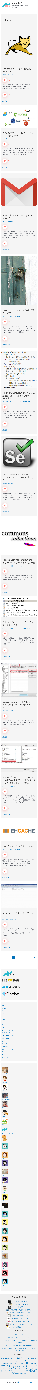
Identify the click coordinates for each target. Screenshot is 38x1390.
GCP (3, 1011)
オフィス (22, 1368)
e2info (32, 1358)
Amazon (5, 1358)
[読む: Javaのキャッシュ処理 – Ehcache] (19, 830)
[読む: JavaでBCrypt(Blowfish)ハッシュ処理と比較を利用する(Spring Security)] (19, 369)
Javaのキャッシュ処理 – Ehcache (18, 846)
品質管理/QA (5, 1046)
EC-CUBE (4, 1008)
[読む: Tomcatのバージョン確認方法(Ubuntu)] (19, 45)
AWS (3, 1005)
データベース (6, 1371)
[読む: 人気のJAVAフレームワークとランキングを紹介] (19, 117)
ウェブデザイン (6, 1033)
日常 (3, 74)
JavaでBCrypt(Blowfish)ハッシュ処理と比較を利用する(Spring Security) (18, 396)
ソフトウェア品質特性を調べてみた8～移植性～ (19, 1345)
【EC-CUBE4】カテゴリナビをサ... (21, 1318)
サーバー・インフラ (7, 1035)
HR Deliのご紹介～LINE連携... (21, 1304)
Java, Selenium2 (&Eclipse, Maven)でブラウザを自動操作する (18, 477)
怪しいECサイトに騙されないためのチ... (21, 1324)
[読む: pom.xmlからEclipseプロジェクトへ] (19, 896)
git (15, 1361)
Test (2, 1366)
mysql (21, 1363)
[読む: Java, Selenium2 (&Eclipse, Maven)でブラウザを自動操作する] (19, 453)
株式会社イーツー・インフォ (24, 1382)
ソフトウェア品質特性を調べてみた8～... (20, 1312)
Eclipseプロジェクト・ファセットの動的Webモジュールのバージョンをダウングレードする (18, 780)
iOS (3, 1016)
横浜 (3, 1054)
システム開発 (9, 316)
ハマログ (18, 3)
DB (29, 1358)
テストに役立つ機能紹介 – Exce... (20, 1315)
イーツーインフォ (31, 1366)
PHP (3, 1024)
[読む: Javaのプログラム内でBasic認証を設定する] (19, 280)
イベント (19, 1366)
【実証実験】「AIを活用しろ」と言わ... (21, 1310)
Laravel (4, 1022)
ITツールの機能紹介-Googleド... (21, 1301)
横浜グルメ (5, 1057)
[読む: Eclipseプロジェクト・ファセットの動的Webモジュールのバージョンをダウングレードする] (19, 757)
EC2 (7, 1361)
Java (3, 139)
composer (25, 1358)
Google (4, 221)
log (18, 1363)
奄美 (28, 1371)
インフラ (24, 1366)
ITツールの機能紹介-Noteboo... (21, 1307)
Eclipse (9, 1361)
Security (34, 1363)
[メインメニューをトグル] (34, 5)
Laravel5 (12, 1363)
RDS (31, 1363)
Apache (10, 1358)
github (18, 1361)
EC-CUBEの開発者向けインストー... (21, 1327)
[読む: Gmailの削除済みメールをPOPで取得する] (19, 192)
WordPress (5, 1027)
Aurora (14, 1358)
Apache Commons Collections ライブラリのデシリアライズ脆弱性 (18, 561)
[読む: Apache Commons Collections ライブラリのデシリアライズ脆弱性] (19, 536)
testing (7, 1366)
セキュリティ (9, 401)
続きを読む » (6, 101)
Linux (16, 1363)
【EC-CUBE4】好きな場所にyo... (21, 1321)
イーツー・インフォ (7, 1030)
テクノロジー (17, 401)
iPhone (30, 1361)
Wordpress (13, 1366)
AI (1, 1358)
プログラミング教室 (22, 1371)
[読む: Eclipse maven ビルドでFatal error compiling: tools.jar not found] (19, 679)
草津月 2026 (19, 1334)
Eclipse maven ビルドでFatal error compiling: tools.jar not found (16, 705)
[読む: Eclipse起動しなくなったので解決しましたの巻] (19, 607)
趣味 (25, 1373)
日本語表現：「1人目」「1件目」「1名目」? (19, 1337)
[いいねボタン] (4, 80)
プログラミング (13, 1371)
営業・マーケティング (8, 1049)
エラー (18, 1368)
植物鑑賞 (17, 1373)
